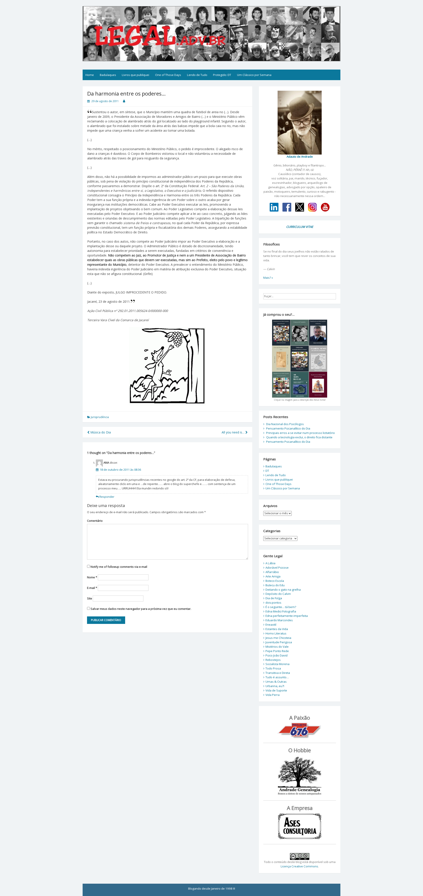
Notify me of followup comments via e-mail (119, 567)
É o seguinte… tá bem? (280, 607)
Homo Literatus (275, 633)
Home (89, 75)
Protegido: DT (222, 75)
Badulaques (108, 75)
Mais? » (268, 278)
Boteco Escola (274, 581)
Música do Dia (100, 432)
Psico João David (276, 655)
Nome (92, 577)
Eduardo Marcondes (279, 620)
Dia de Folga (273, 598)
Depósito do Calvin (278, 594)
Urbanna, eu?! (274, 686)
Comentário (95, 521)
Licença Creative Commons (299, 866)
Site (89, 598)
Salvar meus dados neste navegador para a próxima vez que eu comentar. (141, 609)
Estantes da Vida (276, 629)
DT (267, 471)
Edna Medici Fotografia (280, 611)
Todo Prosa (273, 668)
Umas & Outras (276, 682)
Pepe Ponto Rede (277, 651)
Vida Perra (272, 695)
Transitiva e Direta (277, 673)
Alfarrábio (272, 572)
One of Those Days (168, 75)
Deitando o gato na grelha (283, 590)
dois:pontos (273, 603)
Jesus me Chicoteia (278, 638)
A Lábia (270, 563)
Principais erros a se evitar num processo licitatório (300, 433)
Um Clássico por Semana (254, 75)
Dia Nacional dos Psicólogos (285, 424)
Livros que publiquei (135, 75)
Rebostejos (273, 660)
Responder (106, 497)
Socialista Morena (277, 664)
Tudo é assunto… (277, 677)
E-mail (92, 588)
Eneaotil (270, 625)
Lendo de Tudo (197, 75)
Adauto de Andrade (300, 157)
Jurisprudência (100, 417)
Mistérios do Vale (277, 647)
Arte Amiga (272, 576)
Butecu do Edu (275, 585)
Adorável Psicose (277, 568)
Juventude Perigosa (278, 642)
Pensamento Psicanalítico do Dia (288, 428)
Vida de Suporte (276, 690)
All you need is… (233, 432)
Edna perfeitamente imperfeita (286, 616)
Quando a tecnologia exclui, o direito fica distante (299, 437)
